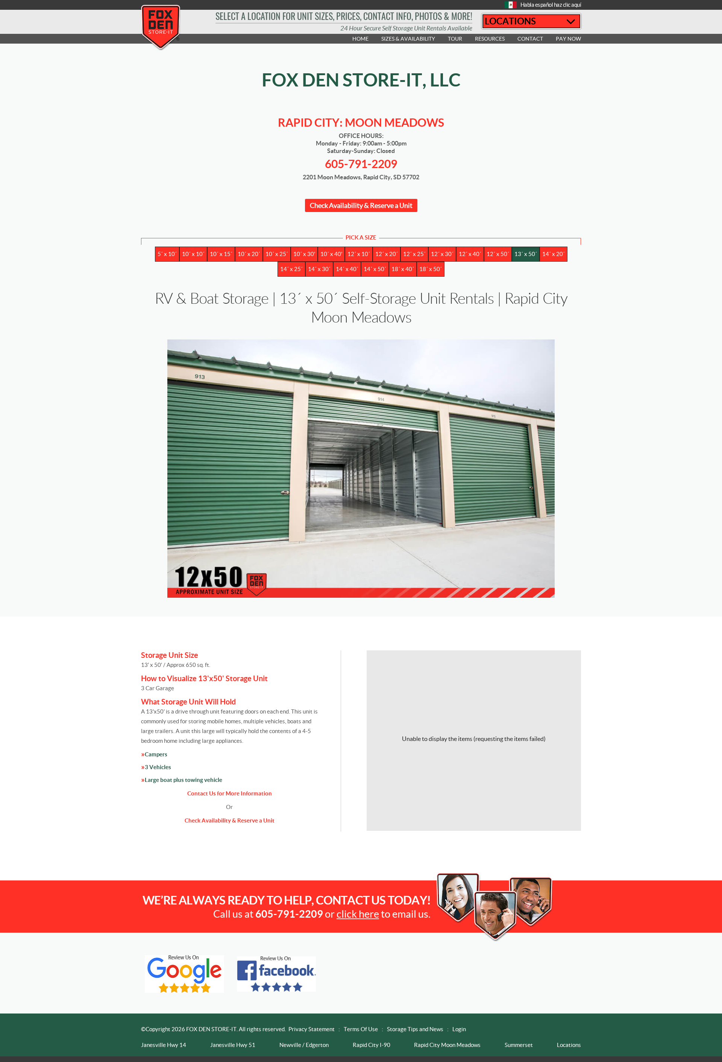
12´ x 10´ (358, 254)
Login (459, 1029)
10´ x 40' (331, 254)
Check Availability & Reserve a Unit (361, 205)
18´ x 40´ (402, 269)
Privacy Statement (311, 1029)
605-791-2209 (361, 164)
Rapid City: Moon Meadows (361, 122)
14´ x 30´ (319, 269)
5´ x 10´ (167, 254)
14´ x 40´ (347, 269)
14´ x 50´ (375, 269)
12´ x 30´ (442, 254)
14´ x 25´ (291, 269)
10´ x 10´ (193, 254)
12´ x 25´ (414, 254)
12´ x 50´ (498, 254)
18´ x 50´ (430, 269)
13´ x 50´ (525, 254)
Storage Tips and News (415, 1029)
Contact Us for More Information (229, 793)
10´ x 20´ (249, 254)
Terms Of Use (361, 1029)
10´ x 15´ (221, 254)
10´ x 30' (304, 254)
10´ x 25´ (276, 254)
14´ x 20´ (553, 254)
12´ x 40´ (470, 254)
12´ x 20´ (386, 254)
